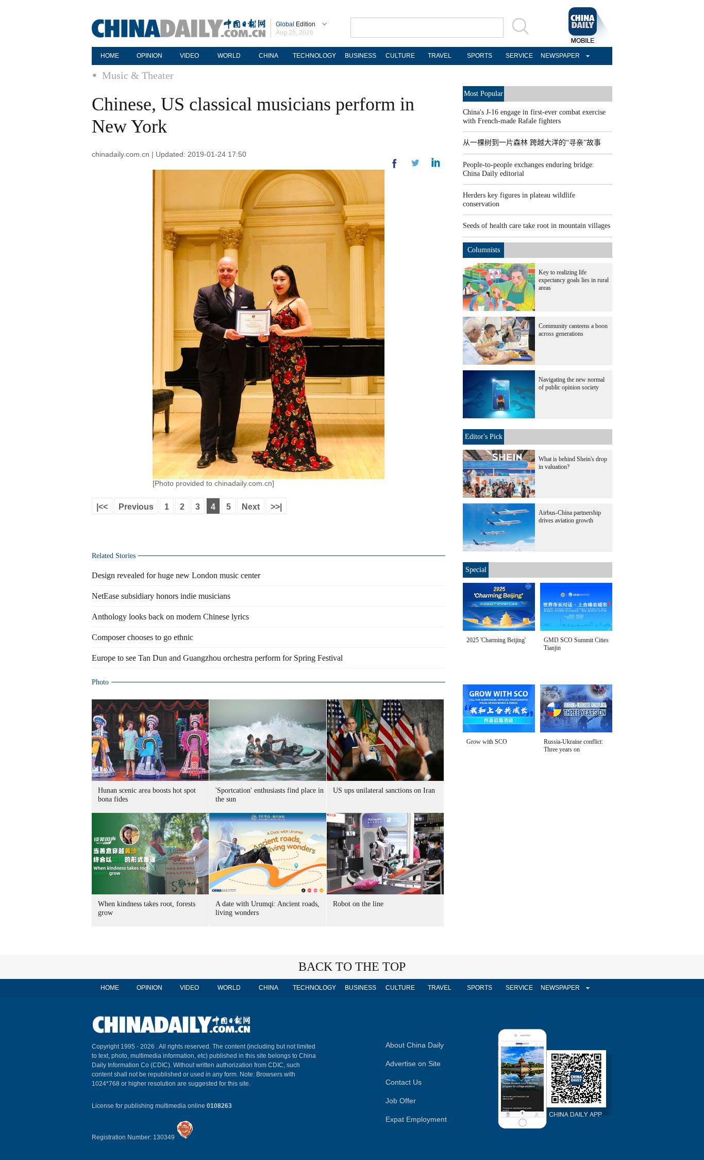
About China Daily (414, 1045)
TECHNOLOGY (314, 55)
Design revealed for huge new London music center (176, 575)
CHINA (268, 55)
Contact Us (403, 1082)
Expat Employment (416, 1119)
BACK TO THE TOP (352, 966)
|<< (102, 506)
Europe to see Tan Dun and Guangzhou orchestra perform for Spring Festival (217, 657)
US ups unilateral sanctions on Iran (384, 790)
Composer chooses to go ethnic (142, 637)
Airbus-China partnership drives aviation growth (570, 516)
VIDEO (189, 55)
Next (251, 506)
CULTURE (400, 55)
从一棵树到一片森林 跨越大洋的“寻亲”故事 (532, 142)
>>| (276, 506)
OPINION (149, 55)
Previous (136, 506)
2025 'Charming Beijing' (496, 640)
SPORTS (479, 55)
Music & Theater (138, 75)
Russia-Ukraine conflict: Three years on (573, 745)
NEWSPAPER (559, 55)
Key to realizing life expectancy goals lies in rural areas (574, 280)
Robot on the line (358, 904)
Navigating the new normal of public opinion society (572, 383)
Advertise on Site (413, 1063)
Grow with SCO (486, 741)
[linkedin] (415, 166)
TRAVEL (439, 55)
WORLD (229, 55)
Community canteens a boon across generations (573, 329)
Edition (295, 24)
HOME (109, 55)
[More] (394, 167)
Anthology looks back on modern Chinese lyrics (170, 616)
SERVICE (519, 55)
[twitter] (435, 165)
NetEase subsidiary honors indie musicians (161, 596)
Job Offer (400, 1101)
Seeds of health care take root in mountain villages (536, 226)
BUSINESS (360, 55)
